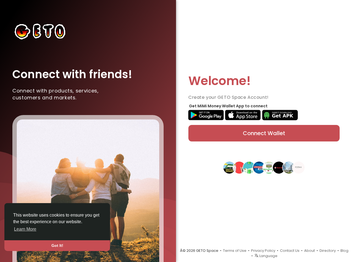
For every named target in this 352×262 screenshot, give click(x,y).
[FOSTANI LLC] (299, 167)
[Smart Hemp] (269, 167)
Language (267, 255)
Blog (344, 250)
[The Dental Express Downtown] (229, 167)
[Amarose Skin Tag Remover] (239, 167)
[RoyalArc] (279, 167)
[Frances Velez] (249, 167)
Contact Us (289, 250)
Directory (328, 250)
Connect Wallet (264, 133)
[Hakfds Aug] (259, 167)
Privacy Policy (263, 250)
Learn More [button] (25, 229)
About (309, 250)
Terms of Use (234, 250)
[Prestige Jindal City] (289, 167)
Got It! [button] (57, 245)
